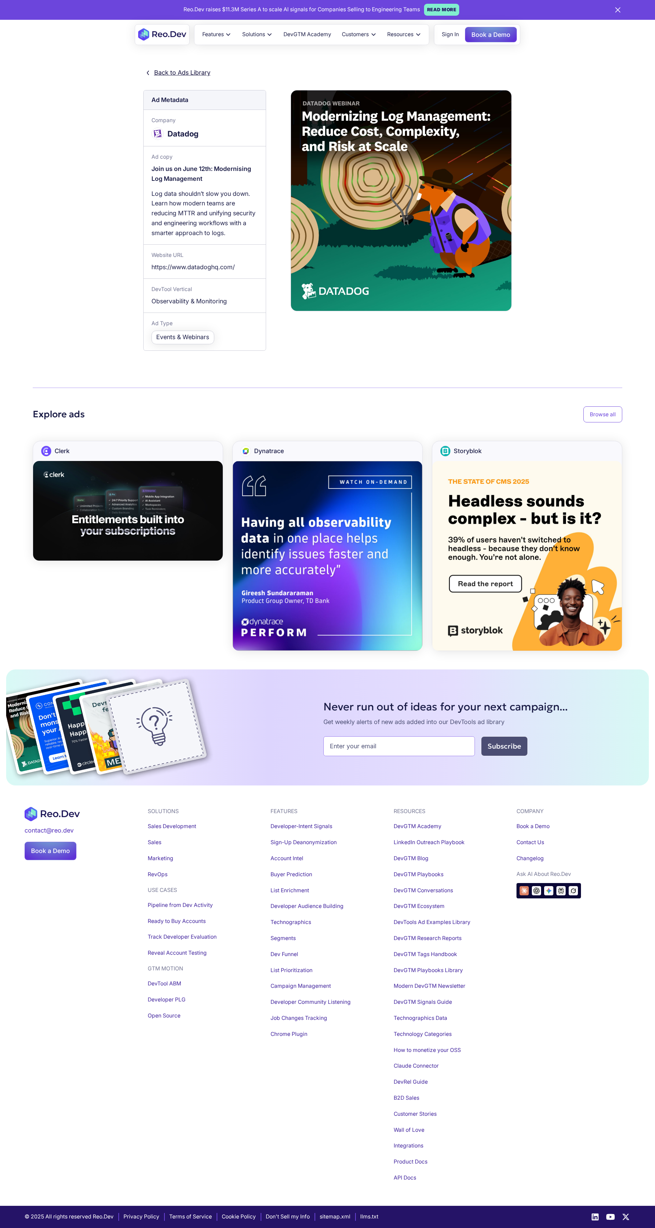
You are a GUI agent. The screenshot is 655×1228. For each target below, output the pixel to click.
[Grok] (573, 890)
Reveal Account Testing (177, 953)
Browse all (603, 414)
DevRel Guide (411, 1082)
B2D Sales (406, 1098)
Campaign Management (301, 986)
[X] (625, 1217)
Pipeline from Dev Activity (180, 905)
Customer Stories (415, 1114)
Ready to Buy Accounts (177, 921)
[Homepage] (162, 34)
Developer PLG (167, 999)
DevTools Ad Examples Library (432, 922)
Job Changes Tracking (299, 1018)
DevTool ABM (164, 983)
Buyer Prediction (291, 874)
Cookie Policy (239, 1216)
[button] (217, 34)
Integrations (408, 1145)
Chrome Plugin (289, 1034)
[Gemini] (548, 890)
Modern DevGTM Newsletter (429, 986)
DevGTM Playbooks (418, 874)
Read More (441, 9)
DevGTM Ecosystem (419, 906)
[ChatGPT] (536, 890)
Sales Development (172, 826)
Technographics (291, 922)
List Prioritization (291, 970)
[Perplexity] (561, 890)
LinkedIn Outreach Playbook (429, 842)
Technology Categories (423, 1034)
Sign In (450, 34)
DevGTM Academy (307, 34)
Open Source (164, 1015)
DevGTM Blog (411, 858)
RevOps (158, 874)
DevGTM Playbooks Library (428, 970)
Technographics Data (420, 1018)
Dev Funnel (284, 954)
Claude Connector (416, 1066)
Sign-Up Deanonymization (304, 842)
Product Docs (410, 1161)
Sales (154, 842)
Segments (283, 938)
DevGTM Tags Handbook (425, 954)
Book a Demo (490, 34)
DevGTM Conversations (423, 890)
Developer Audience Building (307, 906)
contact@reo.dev (49, 830)
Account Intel (287, 858)
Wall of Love (409, 1130)
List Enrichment (290, 890)
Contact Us (530, 842)
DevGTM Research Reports (428, 938)
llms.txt (369, 1216)
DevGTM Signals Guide (423, 1002)
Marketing (160, 858)
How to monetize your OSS (427, 1050)
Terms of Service (190, 1216)
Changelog (530, 858)
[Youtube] (610, 1217)
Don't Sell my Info (288, 1216)
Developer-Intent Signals (301, 826)
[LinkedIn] (595, 1217)
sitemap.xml (335, 1216)
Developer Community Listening (311, 1002)
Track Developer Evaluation (182, 937)
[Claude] (524, 890)
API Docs (405, 1177)
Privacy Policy (141, 1216)
